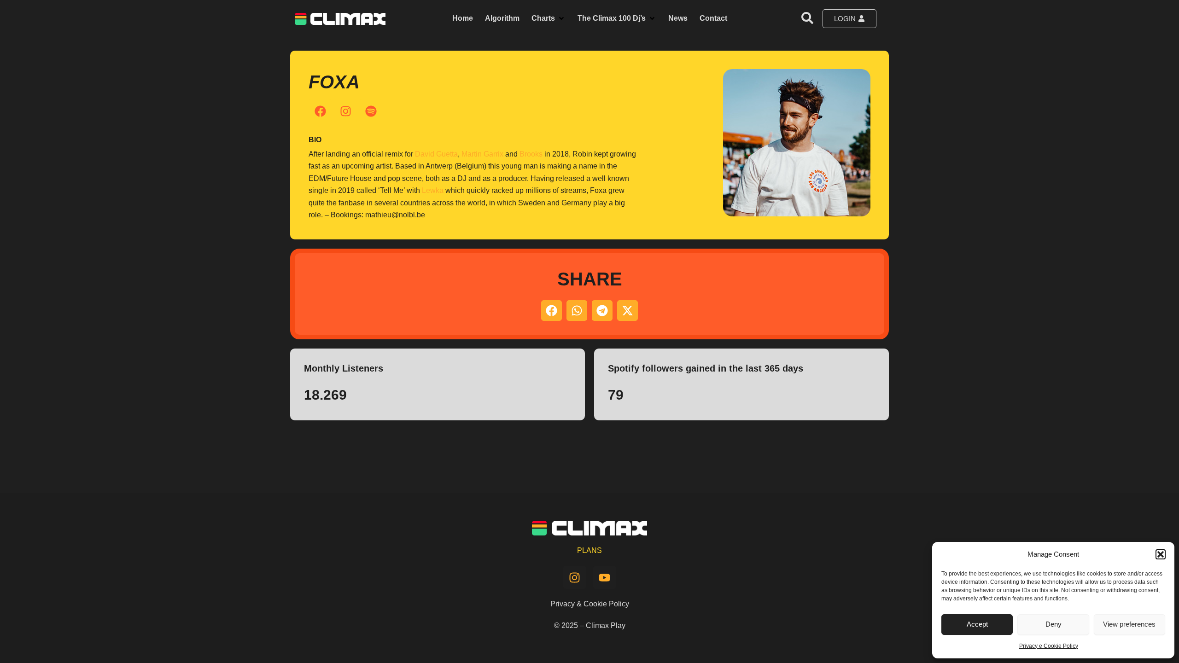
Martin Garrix (482, 154)
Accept (977, 624)
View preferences (1129, 624)
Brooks (531, 154)
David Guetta (436, 154)
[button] (1160, 554)
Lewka (433, 190)
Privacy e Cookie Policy (1048, 646)
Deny (1053, 624)
